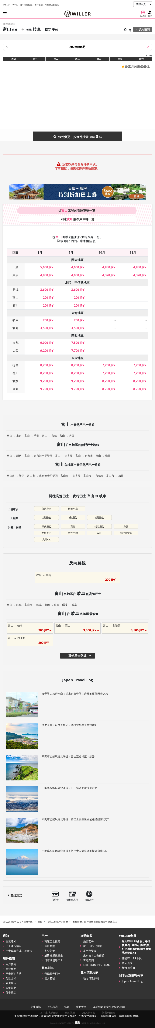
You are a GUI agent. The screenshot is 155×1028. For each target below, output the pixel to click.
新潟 (15, 290)
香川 (15, 373)
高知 (15, 389)
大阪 (15, 351)
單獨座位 (46, 526)
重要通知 (11, 941)
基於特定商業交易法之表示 (109, 1007)
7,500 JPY (77, 343)
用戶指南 (11, 964)
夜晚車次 (73, 508)
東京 (15, 275)
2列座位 (46, 517)
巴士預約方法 (14, 973)
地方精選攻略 (91, 978)
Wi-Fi (99, 533)
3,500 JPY (46, 328)
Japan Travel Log (132, 981)
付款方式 (11, 978)
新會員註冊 (128, 968)
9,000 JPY (46, 343)
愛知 (15, 328)
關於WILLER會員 (132, 958)
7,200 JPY (108, 365)
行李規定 (11, 992)
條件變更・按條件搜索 (77, 136)
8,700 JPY (108, 389)
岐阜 (15, 320)
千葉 (15, 267)
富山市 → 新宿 (15, 475)
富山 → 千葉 (31, 435)
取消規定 (11, 988)
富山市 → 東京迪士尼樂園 (42, 475)
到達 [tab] (78, 219)
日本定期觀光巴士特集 (96, 965)
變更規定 (11, 983)
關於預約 (11, 969)
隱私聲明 (81, 1007)
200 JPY (48, 297)
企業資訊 (35, 1007)
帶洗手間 (73, 533)
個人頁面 (127, 963)
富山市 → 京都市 (93, 475)
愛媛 (15, 381)
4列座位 (99, 517)
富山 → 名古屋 (64, 455)
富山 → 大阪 (67, 435)
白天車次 (46, 508)
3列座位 (73, 517)
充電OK (46, 539)
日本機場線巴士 (53, 960)
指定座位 (99, 526)
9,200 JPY (46, 351)
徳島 (15, 365)
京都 (15, 343)
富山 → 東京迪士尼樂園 (38, 455)
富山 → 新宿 (14, 455)
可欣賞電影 (126, 533)
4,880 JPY (108, 267)
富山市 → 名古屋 (70, 475)
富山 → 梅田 (103, 455)
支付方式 (16, 895)
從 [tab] (76, 210)
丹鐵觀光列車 (52, 973)
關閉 (77, 1022)
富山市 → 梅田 (115, 475)
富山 (15, 297)
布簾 (125, 526)
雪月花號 (49, 978)
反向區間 (144, 29)
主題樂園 (88, 960)
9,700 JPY (46, 389)
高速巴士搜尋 (52, 941)
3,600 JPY (46, 290)
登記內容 (52, 1007)
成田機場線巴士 (53, 955)
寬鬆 (73, 526)
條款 (67, 1007)
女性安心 (46, 533)
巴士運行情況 (14, 946)
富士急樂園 (89, 951)
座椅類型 (49, 946)
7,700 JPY (77, 351)
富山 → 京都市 (84, 455)
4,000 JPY (77, 267)
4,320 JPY (108, 275)
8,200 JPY (46, 365)
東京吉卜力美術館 (93, 955)
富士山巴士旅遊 (92, 946)
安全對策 (49, 951)
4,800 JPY (46, 275)
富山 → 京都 (49, 435)
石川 (15, 305)
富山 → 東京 (14, 435)
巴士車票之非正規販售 (19, 951)
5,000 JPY (46, 267)
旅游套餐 (88, 941)
